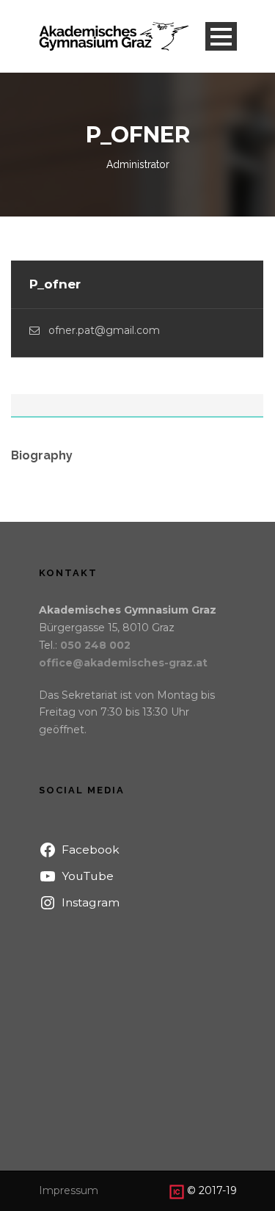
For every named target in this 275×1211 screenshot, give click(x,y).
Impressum (68, 1190)
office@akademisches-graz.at (123, 662)
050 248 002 (95, 645)
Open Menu (221, 36)
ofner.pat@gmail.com (104, 330)
